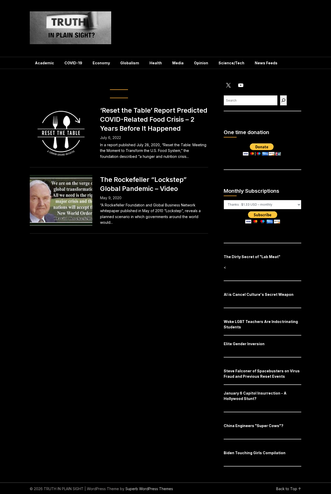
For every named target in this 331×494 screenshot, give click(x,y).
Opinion (201, 63)
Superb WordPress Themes (149, 489)
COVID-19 (73, 63)
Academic (44, 63)
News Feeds (266, 63)
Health (155, 63)
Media (178, 63)
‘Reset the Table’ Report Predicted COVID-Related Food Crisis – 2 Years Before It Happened (153, 119)
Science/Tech (231, 63)
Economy (101, 63)
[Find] (283, 100)
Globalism (129, 63)
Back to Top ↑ (288, 489)
